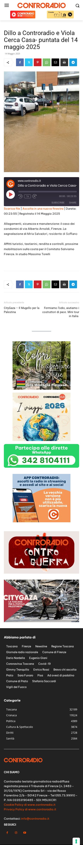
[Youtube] (24, 832)
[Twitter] (29, 62)
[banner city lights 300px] (41, 388)
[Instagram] (16, 832)
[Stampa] (64, 62)
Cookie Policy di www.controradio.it (29, 804)
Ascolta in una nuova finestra (43, 208)
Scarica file (12, 208)
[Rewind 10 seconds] (20, 196)
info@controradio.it (35, 818)
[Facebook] (20, 62)
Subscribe (58, 202)
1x (27, 196)
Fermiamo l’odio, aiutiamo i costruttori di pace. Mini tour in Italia (60, 312)
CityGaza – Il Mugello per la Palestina (21, 310)
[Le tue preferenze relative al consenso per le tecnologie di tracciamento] (76, 841)
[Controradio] (41, 5)
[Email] (55, 62)
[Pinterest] (38, 62)
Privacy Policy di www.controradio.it (30, 809)
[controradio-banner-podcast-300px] (41, 440)
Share (72, 202)
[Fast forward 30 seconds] (34, 196)
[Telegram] (73, 62)
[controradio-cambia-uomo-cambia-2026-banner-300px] (41, 521)
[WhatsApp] (46, 62)
